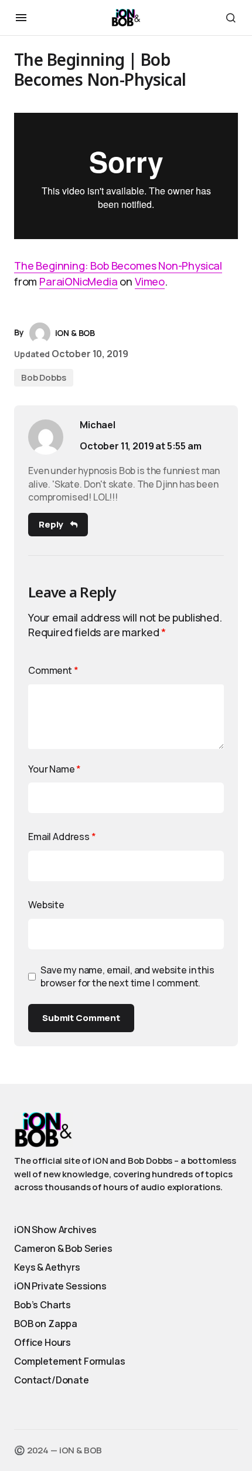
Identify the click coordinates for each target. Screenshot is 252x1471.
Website (46, 904)
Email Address (62, 836)
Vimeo (150, 281)
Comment (53, 670)
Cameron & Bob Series (63, 1248)
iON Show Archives (55, 1229)
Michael (97, 424)
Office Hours (42, 1342)
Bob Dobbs (43, 377)
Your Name (54, 769)
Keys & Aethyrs (47, 1267)
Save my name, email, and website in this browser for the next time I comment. (127, 976)
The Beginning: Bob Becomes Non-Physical (118, 265)
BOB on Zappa (45, 1323)
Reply (51, 524)
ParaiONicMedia (78, 281)
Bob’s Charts (42, 1304)
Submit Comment (81, 1018)
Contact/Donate (51, 1379)
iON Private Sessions (60, 1285)
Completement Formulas (69, 1361)
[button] (21, 18)
